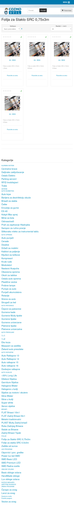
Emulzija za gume (10, 207)
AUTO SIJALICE (6, 372)
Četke (4, 204)
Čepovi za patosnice (11, 308)
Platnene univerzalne (11, 329)
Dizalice (5, 244)
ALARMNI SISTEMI (7, 165)
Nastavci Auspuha (10, 268)
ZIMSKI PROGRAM (7, 486)
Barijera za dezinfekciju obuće (16, 197)
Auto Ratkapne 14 (10, 358)
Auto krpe (6, 194)
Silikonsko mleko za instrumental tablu (20, 231)
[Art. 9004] (12, 49)
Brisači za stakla (9, 200)
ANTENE (4, 189)
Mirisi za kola (7, 217)
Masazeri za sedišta (11, 345)
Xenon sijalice (8, 406)
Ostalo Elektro (8, 175)
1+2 (3, 338)
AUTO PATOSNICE (7, 305)
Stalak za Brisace (9, 429)
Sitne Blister (7, 395)
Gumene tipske (8, 318)
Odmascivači (7, 221)
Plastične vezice (9, 281)
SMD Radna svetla (10, 465)
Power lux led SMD (10, 455)
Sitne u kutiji (7, 399)
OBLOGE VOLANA (7, 469)
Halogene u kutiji (9, 388)
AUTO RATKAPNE (7, 352)
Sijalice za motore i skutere (14, 392)
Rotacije (5, 295)
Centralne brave (9, 168)
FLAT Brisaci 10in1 (10, 412)
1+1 (3, 335)
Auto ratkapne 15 (9, 362)
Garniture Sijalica (9, 382)
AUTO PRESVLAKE (7, 332)
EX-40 (4, 211)
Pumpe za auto (8, 288)
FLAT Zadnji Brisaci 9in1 (13, 415)
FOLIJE (3, 436)
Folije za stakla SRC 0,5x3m (15, 442)
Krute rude (6, 261)
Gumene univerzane (11, 322)
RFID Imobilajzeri (9, 182)
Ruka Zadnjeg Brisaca (12, 425)
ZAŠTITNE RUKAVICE (8, 484)
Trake (4, 185)
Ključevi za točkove (10, 254)
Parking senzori (9, 178)
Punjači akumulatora (11, 292)
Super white (7, 402)
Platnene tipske (8, 325)
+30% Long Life (9, 375)
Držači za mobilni (9, 248)
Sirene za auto (8, 298)
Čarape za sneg (9, 489)
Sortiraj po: (13, 26)
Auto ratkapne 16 (9, 365)
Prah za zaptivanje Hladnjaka (15, 224)
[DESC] (22, 29)
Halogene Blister (9, 385)
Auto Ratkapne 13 (10, 355)
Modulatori (6, 264)
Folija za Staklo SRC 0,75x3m (15, 439)
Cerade (5, 241)
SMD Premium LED (11, 462)
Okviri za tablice (9, 275)
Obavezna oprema (10, 271)
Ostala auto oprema (11, 278)
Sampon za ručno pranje (13, 227)
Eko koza (5, 342)
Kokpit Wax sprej (9, 214)
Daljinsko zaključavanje (12, 172)
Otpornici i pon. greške (12, 452)
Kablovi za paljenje (10, 251)
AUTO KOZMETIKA (7, 191)
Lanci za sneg (8, 492)
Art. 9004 (12, 60)
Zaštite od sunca (9, 445)
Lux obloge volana (10, 479)
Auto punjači (7, 237)
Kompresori (7, 258)
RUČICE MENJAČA (7, 482)
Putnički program (6, 498)
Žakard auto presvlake (12, 349)
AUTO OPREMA (6, 235)
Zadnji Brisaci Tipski (11, 432)
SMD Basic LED (9, 459)
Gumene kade (8, 312)
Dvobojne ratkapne (10, 369)
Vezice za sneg (8, 501)
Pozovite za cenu (12, 75)
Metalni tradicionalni (11, 419)
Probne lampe (8, 285)
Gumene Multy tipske (11, 315)
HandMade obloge (10, 475)
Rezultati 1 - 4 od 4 (61, 26)
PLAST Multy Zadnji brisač (14, 422)
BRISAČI (4, 409)
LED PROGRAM (6, 449)
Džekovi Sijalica (9, 378)
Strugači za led (8, 302)
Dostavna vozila (6, 496)
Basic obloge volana (11, 472)
